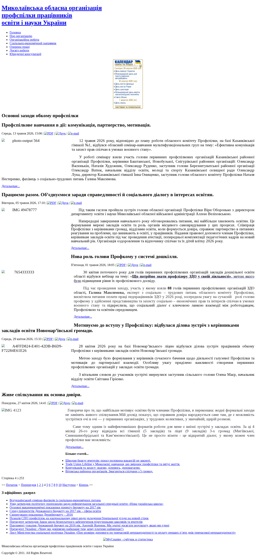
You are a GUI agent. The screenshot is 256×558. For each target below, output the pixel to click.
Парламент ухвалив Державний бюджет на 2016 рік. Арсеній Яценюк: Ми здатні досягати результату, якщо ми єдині (89, 525)
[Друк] (61, 133)
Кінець (83, 485)
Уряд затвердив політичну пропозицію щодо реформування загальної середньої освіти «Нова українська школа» (86, 504)
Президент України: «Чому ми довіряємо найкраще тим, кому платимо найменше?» (67, 529)
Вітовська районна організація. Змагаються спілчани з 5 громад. (109, 471)
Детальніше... (11, 186)
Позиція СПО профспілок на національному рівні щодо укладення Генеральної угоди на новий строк (79, 518)
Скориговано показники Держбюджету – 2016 (41, 514)
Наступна (69, 485)
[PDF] (48, 133)
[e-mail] (73, 133)
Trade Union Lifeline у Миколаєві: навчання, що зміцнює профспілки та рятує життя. (122, 464)
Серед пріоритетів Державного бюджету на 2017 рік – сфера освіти (55, 511)
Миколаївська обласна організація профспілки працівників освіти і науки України (52, 15)
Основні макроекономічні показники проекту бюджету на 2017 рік (55, 507)
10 (60, 485)
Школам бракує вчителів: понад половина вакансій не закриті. (108, 460)
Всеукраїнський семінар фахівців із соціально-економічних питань (55, 500)
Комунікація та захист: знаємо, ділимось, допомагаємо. (102, 467)
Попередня (28, 485)
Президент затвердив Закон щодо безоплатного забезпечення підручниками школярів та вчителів (76, 521)
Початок (12, 485)
